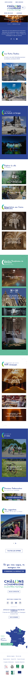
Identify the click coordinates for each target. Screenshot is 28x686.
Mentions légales (11, 656)
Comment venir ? (7, 644)
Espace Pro (13, 659)
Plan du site (18, 656)
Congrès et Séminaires (9, 662)
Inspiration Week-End (19, 662)
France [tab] (3, 636)
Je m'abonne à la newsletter (14, 571)
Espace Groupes (21, 659)
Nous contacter (14, 591)
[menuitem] (8, 2)
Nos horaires (14, 617)
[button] (15, 7)
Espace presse (6, 659)
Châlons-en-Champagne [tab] (4, 639)
